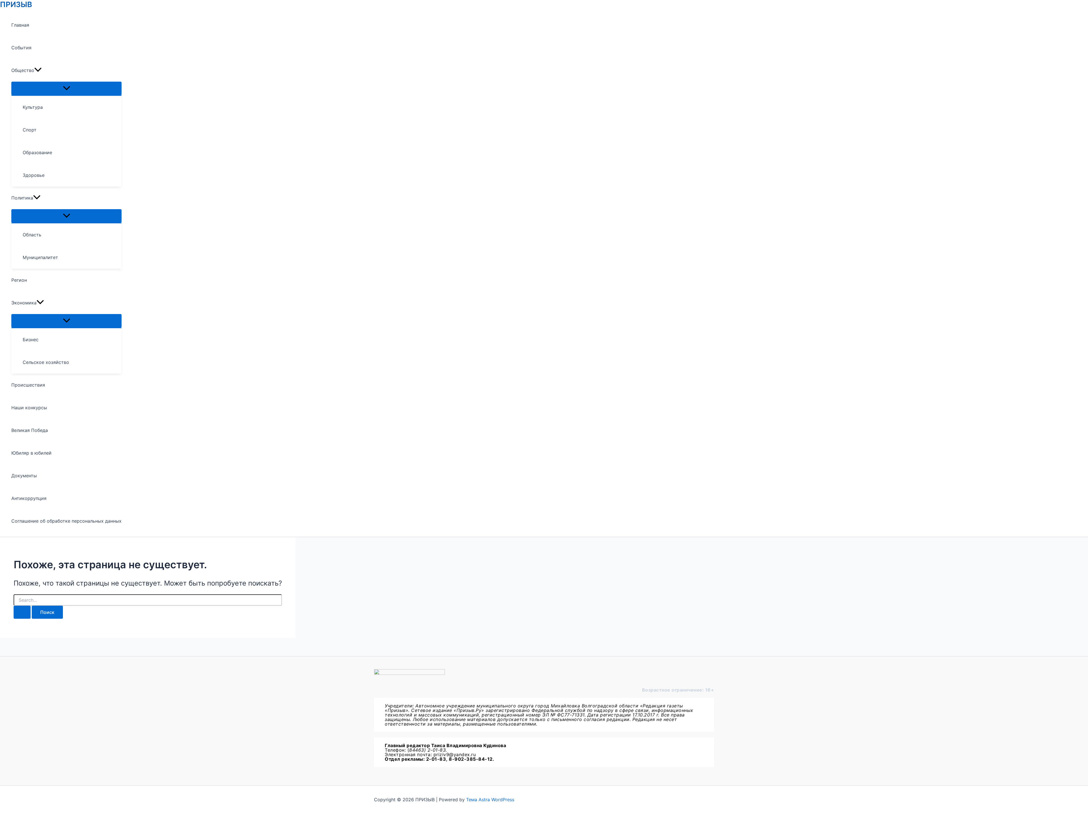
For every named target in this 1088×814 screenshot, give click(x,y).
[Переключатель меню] (66, 88)
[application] (38, 70)
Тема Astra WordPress (490, 799)
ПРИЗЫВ (16, 4)
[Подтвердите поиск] (22, 612)
